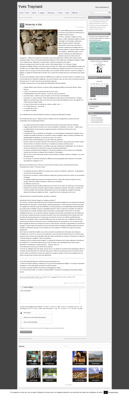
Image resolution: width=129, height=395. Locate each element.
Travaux (60, 13)
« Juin (90, 99)
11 (96, 90)
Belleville (75, 13)
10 (94, 90)
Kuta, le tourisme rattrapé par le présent (74, 17)
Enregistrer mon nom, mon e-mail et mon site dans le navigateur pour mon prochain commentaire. (42, 328)
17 (94, 92)
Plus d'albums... (69, 385)
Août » (95, 99)
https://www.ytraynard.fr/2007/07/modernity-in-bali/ (31, 278)
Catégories (92, 108)
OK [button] (106, 392)
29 (107, 94)
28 (104, 94)
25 (96, 94)
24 (94, 94)
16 (91, 92)
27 (102, 94)
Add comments (80, 27)
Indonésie (32, 27)
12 (99, 90)
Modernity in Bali (33, 24)
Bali (28, 27)
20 (102, 92)
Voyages (42, 13)
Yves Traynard (30, 6)
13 (102, 90)
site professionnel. (100, 64)
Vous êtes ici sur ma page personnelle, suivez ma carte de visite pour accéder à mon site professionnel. (99, 38)
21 (104, 92)
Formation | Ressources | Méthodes (99, 61)
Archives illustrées (93, 106)
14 (104, 90)
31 (94, 96)
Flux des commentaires (97, 120)
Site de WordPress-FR (97, 122)
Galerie (34, 13)
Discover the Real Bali (26, 17)
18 (96, 92)
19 (99, 92)
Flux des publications (96, 118)
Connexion (94, 115)
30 (91, 96)
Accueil (21, 13)
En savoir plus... (113, 392)
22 (107, 92)
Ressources (51, 13)
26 (99, 94)
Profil (27, 13)
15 (107, 90)
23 (91, 94)
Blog (67, 13)
